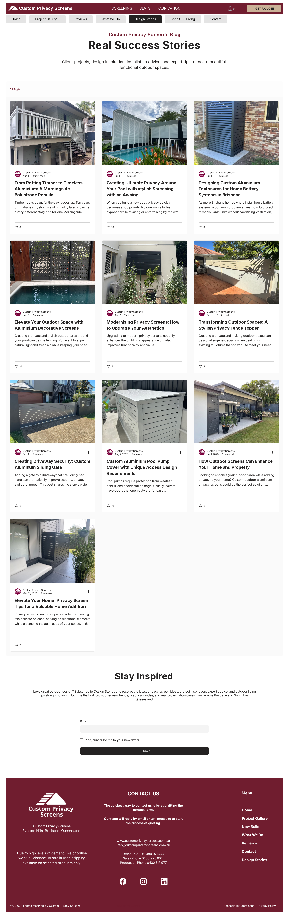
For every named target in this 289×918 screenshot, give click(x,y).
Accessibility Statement (239, 905)
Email (84, 721)
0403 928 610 (152, 858)
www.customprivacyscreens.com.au (143, 841)
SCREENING (121, 8)
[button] (232, 8)
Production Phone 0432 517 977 (143, 863)
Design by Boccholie (130, 905)
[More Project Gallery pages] (59, 19)
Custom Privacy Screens (46, 8)
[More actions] (89, 174)
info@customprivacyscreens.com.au (143, 845)
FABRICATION (169, 8)
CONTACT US (143, 794)
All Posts (15, 89)
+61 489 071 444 (152, 854)
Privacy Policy (267, 905)
